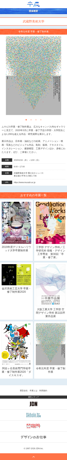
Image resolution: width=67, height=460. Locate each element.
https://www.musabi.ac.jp (24, 182)
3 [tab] (36, 120)
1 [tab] (26, 120)
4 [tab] (40, 120)
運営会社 (24, 390)
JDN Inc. (39, 448)
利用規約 (43, 390)
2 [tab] (31, 120)
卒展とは (33, 390)
